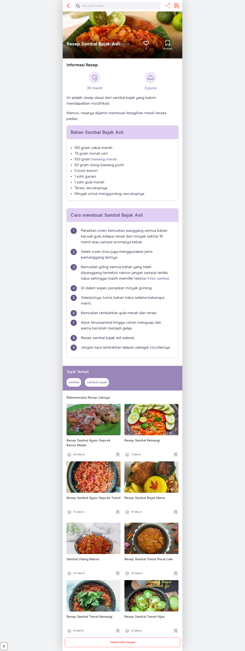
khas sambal (158, 278)
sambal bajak (97, 382)
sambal (73, 382)
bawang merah (104, 159)
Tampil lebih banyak (122, 642)
